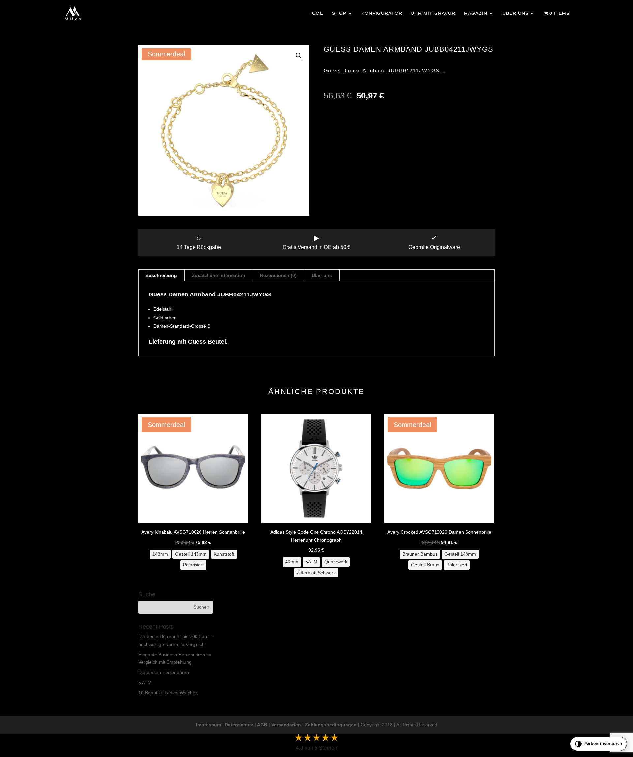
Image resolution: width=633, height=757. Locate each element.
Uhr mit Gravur (433, 13)
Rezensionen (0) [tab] (278, 275)
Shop (339, 13)
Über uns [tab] (322, 275)
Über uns (515, 13)
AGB (262, 724)
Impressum (208, 724)
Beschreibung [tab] (161, 275)
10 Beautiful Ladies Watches (167, 692)
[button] (299, 56)
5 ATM (145, 682)
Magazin (475, 13)
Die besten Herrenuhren (163, 672)
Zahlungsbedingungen (331, 724)
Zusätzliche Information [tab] (218, 275)
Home (315, 13)
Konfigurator (381, 13)
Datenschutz (239, 724)
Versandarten (286, 724)
